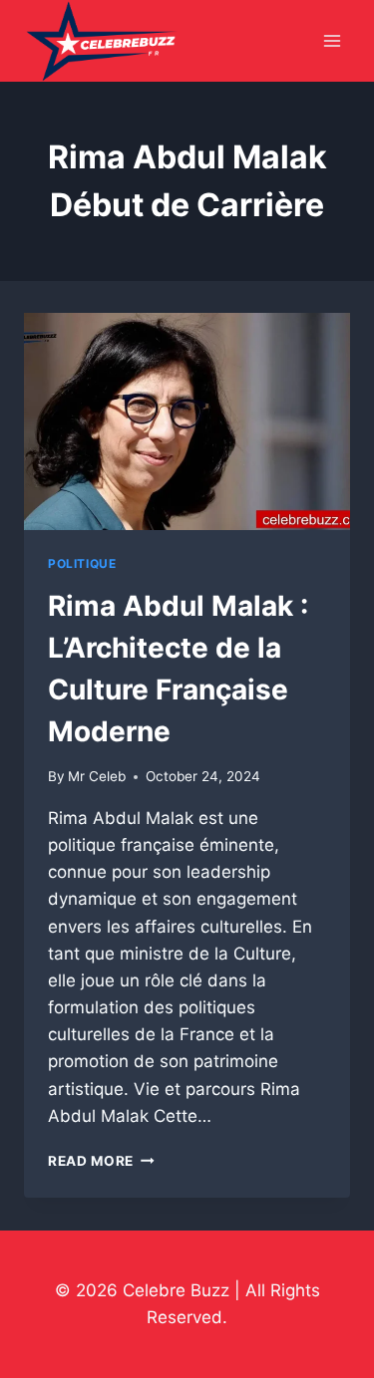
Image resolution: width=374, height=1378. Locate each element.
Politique (82, 563)
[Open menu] (331, 41)
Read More (101, 1161)
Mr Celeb (97, 776)
